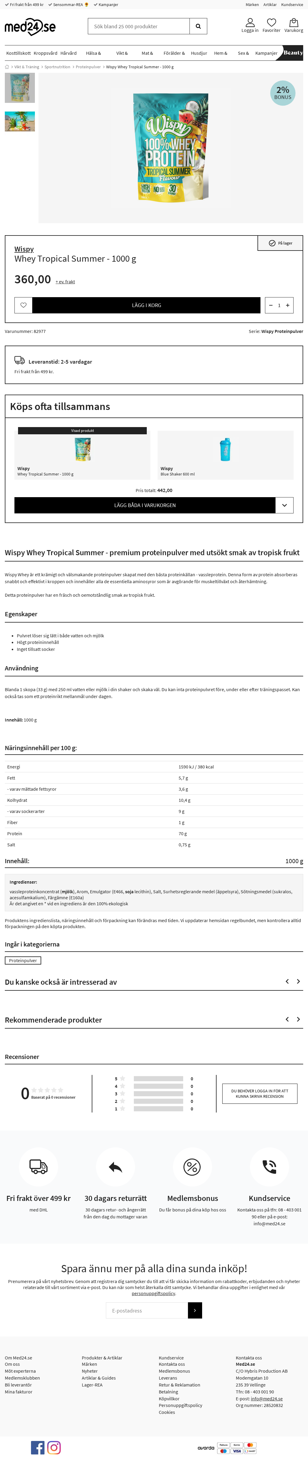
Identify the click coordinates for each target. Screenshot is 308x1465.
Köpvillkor (169, 1399)
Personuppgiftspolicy (180, 1405)
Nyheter (90, 1371)
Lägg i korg (146, 305)
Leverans (168, 1378)
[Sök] (198, 26)
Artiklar (270, 4)
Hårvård (68, 53)
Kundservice (292, 4)
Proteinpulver (88, 66)
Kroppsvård (45, 53)
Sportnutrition (57, 66)
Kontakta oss (172, 1364)
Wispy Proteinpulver (282, 331)
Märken (252, 4)
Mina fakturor (18, 1392)
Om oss (12, 1364)
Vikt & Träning (26, 66)
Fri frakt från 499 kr (26, 4)
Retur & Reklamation (179, 1385)
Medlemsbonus (174, 1371)
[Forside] (7, 66)
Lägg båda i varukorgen (145, 505)
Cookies (167, 1412)
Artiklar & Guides (99, 1378)
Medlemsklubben (22, 1378)
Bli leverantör (18, 1385)
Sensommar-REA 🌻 (70, 4)
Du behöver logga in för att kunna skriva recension (259, 1093)
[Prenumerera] (195, 1310)
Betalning (168, 1392)
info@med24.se (267, 1399)
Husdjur (199, 53)
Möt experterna (20, 1371)
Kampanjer (108, 4)
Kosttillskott (18, 53)
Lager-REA (92, 1385)
